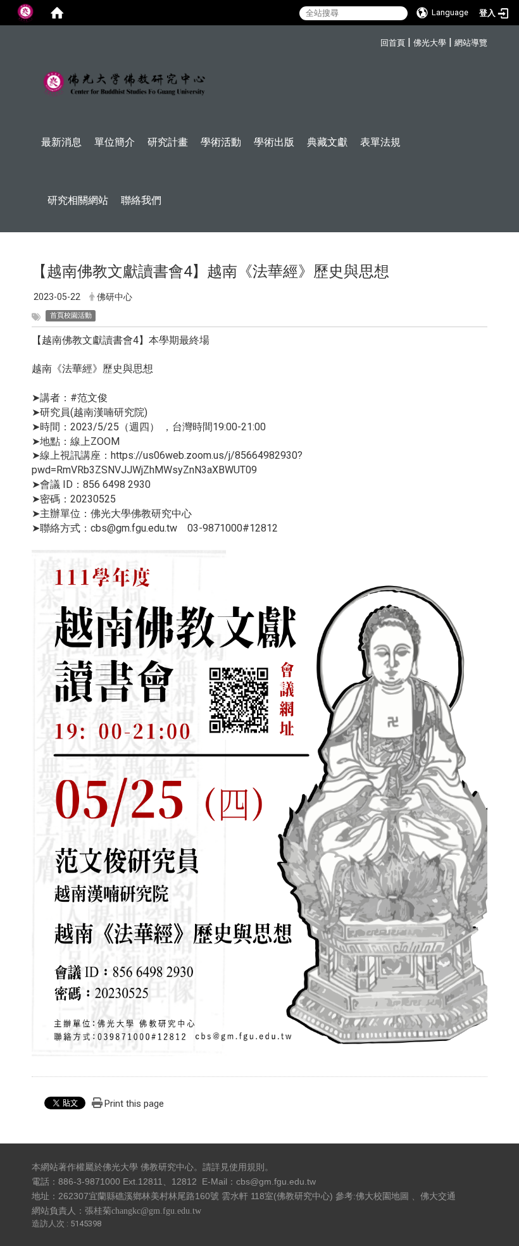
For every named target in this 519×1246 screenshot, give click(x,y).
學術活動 (221, 142)
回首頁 (392, 42)
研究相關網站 (77, 200)
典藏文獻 (327, 142)
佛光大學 (429, 42)
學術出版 (274, 142)
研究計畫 (167, 142)
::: (374, 41)
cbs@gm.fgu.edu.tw (276, 1181)
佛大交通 (438, 1196)
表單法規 (380, 142)
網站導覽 (470, 42)
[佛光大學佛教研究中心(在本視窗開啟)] (124, 84)
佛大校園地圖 (382, 1196)
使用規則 (247, 1167)
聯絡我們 (141, 200)
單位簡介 (114, 142)
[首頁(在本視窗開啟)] (57, 12)
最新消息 (61, 142)
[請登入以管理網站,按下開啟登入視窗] (25, 12)
